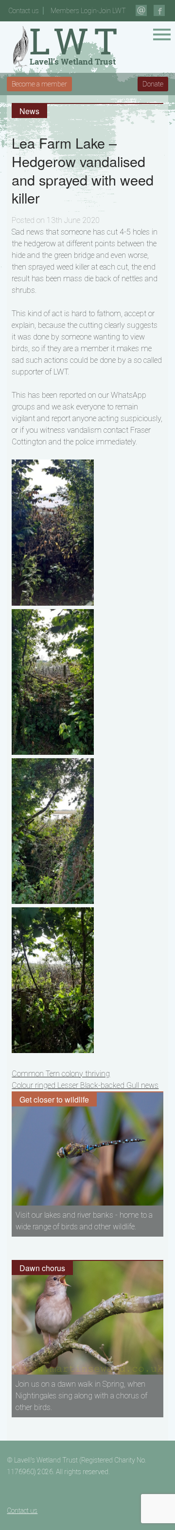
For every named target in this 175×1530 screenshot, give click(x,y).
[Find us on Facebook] (159, 10)
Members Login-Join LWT (88, 11)
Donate (152, 84)
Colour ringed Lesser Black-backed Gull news (85, 1085)
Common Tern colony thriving (61, 1073)
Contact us (23, 11)
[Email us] (141, 10)
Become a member (39, 84)
